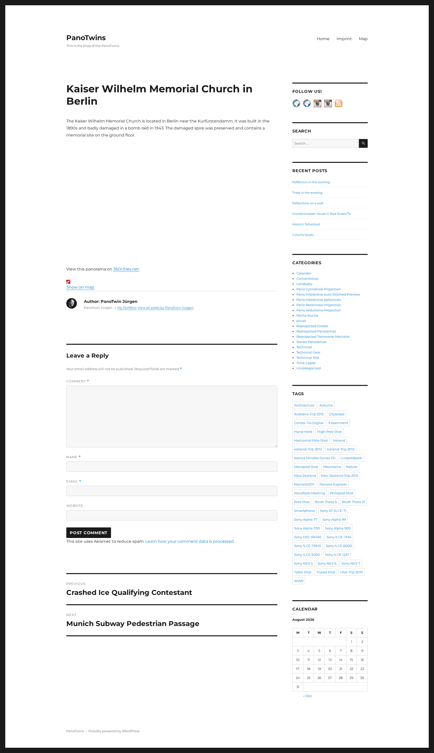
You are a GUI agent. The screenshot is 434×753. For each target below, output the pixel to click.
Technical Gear (308, 352)
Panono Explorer (333, 484)
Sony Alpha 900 (338, 528)
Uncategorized (308, 368)
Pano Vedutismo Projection (318, 310)
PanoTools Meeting (309, 493)
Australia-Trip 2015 (309, 414)
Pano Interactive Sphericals (318, 300)
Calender (303, 273)
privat (301, 321)
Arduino (326, 405)
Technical (304, 347)
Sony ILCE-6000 (339, 546)
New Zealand (305, 475)
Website (74, 506)
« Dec (307, 696)
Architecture (304, 405)
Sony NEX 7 (351, 563)
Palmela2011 (304, 484)
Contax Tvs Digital (308, 423)
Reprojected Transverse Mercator (323, 336)
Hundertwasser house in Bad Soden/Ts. (321, 214)
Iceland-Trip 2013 (340, 449)
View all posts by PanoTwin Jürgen (165, 308)
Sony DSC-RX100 (307, 537)
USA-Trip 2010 (351, 572)
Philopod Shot (341, 493)
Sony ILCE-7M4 (339, 537)
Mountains (332, 467)
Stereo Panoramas (311, 342)
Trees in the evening (307, 192)
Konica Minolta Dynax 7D (315, 458)
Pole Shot (302, 502)
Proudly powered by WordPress (113, 731)
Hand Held (303, 432)
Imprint (344, 38)
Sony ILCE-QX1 (337, 555)
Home (323, 38)
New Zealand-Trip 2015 (339, 475)
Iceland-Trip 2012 (308, 449)
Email (73, 481)
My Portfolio (127, 308)
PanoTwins (86, 37)
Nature (351, 467)
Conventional (307, 279)
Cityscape (337, 414)
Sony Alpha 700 (307, 528)
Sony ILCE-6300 (307, 555)
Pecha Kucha (307, 315)
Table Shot (302, 572)
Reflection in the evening (311, 182)
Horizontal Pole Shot (311, 440)
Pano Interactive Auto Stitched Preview (328, 294)
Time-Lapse (306, 363)
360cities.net (126, 269)
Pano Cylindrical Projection (318, 289)
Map (363, 38)
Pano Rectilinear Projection (318, 305)
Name (73, 457)
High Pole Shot (329, 432)
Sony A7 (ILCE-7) (333, 511)
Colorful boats (303, 235)
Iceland (339, 440)
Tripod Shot (325, 572)
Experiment (338, 423)
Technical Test (307, 358)
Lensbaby (304, 284)
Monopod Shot (306, 467)
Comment (77, 381)
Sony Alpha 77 (305, 519)
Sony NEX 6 (327, 563)
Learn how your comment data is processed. (190, 541)
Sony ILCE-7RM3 (307, 546)
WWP (298, 581)
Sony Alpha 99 (334, 519)
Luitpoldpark (351, 458)
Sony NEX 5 (303, 563)
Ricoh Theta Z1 (353, 502)
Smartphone (304, 511)
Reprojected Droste (312, 326)
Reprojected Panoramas (316, 331)
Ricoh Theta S (326, 502)
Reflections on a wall (307, 203)
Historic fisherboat (306, 224)
